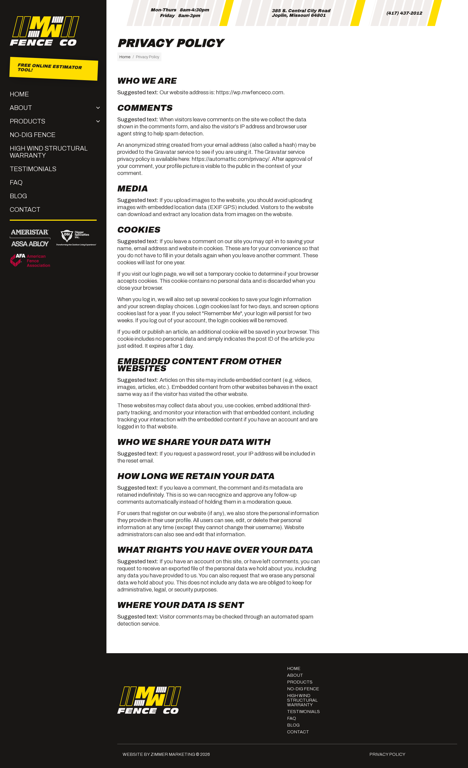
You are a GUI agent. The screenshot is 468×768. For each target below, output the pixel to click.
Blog (18, 196)
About (21, 107)
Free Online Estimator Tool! (49, 69)
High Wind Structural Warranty (49, 152)
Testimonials (33, 169)
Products (27, 121)
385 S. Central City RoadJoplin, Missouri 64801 (301, 13)
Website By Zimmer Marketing (159, 754)
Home (19, 94)
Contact (25, 209)
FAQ (16, 182)
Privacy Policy (387, 754)
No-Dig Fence (33, 134)
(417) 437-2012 (404, 13)
